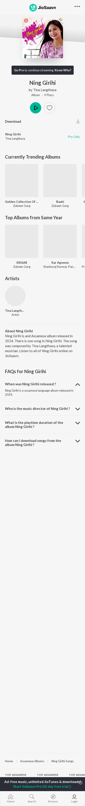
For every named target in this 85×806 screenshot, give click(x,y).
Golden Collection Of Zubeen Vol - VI (21, 201)
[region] (42, 760)
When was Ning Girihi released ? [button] (30, 384)
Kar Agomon (60, 262)
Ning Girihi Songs (62, 761)
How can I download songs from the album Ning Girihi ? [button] (33, 443)
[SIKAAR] (21, 241)
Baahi (60, 201)
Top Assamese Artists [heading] (16, 776)
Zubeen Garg (21, 206)
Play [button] (35, 107)
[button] (49, 107)
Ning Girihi (13, 134)
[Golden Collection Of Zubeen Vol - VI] (21, 180)
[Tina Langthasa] (15, 296)
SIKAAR (21, 262)
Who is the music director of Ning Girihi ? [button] (37, 408)
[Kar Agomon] (60, 241)
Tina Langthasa (44, 90)
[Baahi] (60, 180)
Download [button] (13, 121)
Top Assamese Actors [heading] (47, 776)
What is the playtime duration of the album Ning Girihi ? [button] (34, 424)
